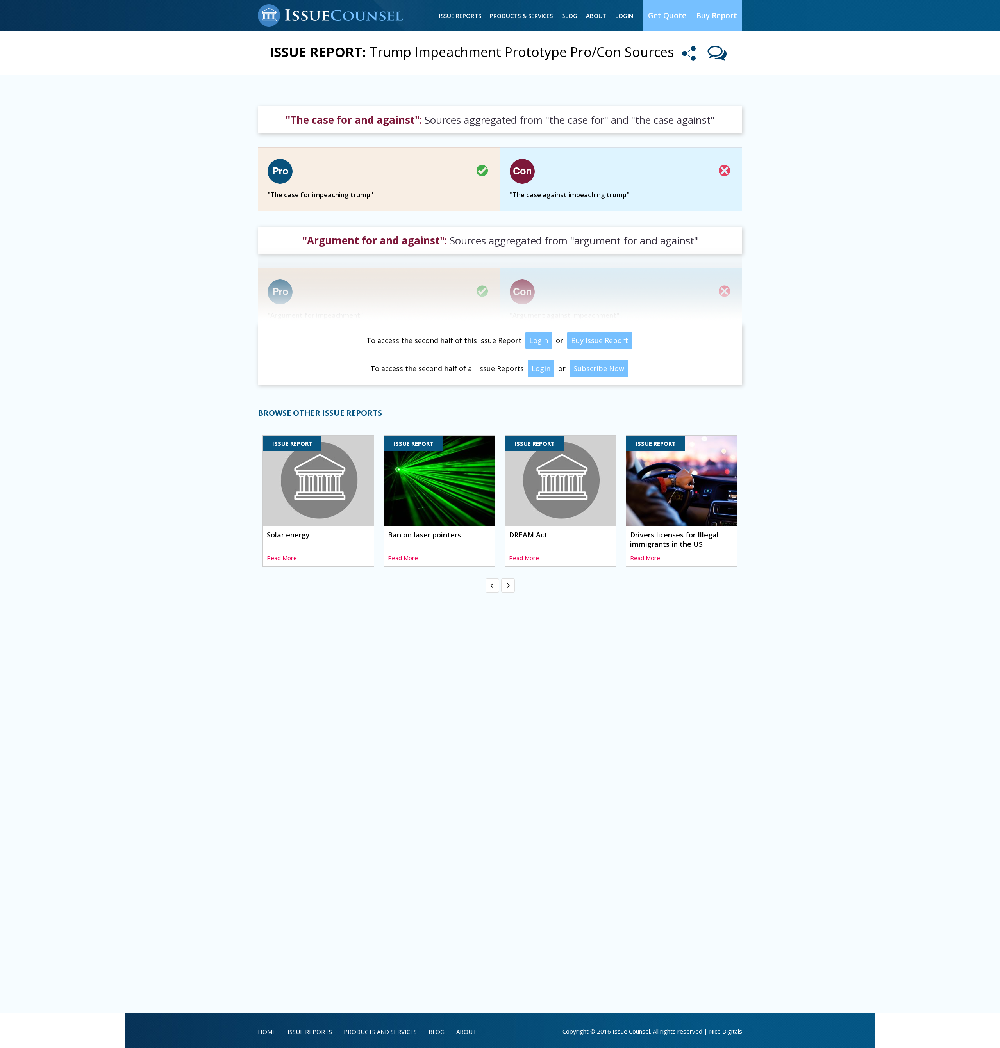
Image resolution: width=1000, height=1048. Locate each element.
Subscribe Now (598, 368)
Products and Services (380, 1032)
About (596, 16)
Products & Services (521, 16)
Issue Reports (460, 16)
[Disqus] (500, 692)
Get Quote (667, 16)
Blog (569, 16)
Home (267, 1032)
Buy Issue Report (599, 340)
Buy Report (716, 16)
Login (624, 16)
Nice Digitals (725, 1031)
